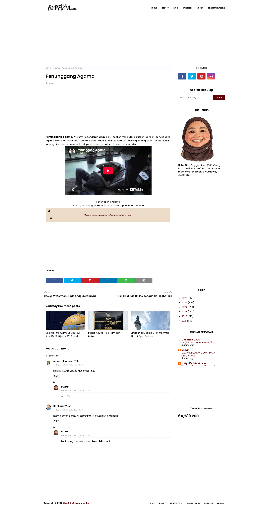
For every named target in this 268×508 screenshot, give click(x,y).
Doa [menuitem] (175, 7)
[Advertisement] (134, 43)
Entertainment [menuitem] (216, 7)
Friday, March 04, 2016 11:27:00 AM (68, 410)
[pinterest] (201, 76)
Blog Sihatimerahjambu (76, 502)
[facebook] (182, 76)
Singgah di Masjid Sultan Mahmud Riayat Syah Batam (150, 334)
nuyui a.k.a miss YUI (65, 361)
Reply (56, 376)
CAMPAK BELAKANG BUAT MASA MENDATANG (198, 354)
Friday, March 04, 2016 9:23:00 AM (68, 365)
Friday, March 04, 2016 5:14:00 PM (75, 390)
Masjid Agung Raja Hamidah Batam (104, 334)
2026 (185, 298)
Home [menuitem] (153, 7)
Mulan (185, 350)
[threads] (221, 76)
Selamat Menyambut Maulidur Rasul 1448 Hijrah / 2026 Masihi (63, 334)
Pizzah (50, 83)
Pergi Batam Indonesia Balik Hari (199, 342)
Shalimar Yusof (63, 406)
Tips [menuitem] (164, 7)
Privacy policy (192, 503)
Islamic (56, 68)
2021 (184, 320)
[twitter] (192, 76)
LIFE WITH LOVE (190, 339)
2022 (185, 316)
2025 (185, 302)
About (162, 503)
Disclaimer (209, 503)
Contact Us (176, 503)
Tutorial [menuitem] (187, 7)
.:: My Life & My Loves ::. (195, 363)
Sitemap (221, 503)
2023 (185, 311)
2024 (185, 307)
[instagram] (211, 76)
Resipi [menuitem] (200, 7)
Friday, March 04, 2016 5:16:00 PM (75, 435)
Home (48, 68)
